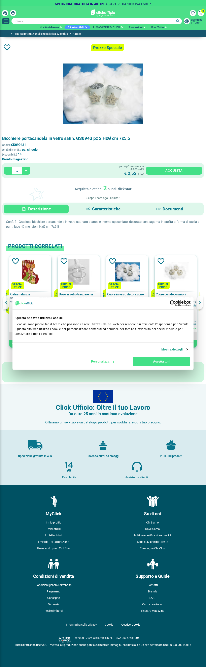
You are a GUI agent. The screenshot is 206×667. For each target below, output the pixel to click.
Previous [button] (6, 302)
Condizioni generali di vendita (53, 585)
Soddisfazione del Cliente (152, 541)
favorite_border (7, 47)
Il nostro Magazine (152, 610)
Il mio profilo (53, 522)
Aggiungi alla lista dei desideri (15, 261)
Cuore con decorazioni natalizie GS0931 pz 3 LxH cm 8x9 (173, 296)
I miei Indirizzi (53, 535)
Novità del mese (49, 27)
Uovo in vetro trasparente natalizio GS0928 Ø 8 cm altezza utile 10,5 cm (76, 296)
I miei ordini (53, 529)
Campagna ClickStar (152, 548)
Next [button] (200, 302)
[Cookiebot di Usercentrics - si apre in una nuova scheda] (173, 303)
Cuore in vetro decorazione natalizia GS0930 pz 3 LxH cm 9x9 (125, 296)
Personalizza (100, 361)
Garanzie (53, 604)
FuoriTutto (157, 27)
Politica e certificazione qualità (152, 535)
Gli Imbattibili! (76, 27)
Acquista (174, 170)
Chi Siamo (152, 522)
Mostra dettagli (172, 349)
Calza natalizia (20, 294)
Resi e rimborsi (53, 610)
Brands (152, 591)
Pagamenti (53, 591)
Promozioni (135, 27)
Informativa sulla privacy (81, 624)
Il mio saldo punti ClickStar (53, 548)
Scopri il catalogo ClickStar (103, 198)
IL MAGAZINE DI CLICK (106, 27)
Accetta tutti (161, 361)
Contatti (152, 585)
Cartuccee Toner (196, 21)
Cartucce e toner (152, 604)
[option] (103, 3)
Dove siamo (152, 529)
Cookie (109, 624)
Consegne (53, 597)
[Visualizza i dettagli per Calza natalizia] (30, 272)
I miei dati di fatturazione (53, 541)
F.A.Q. (152, 597)
